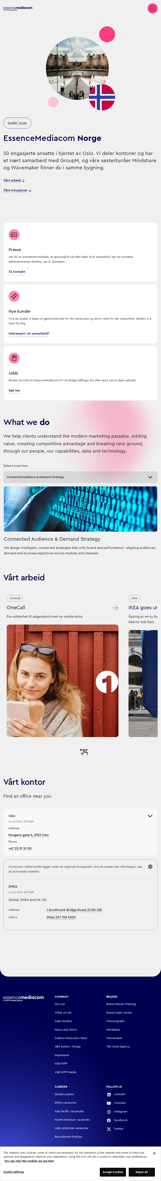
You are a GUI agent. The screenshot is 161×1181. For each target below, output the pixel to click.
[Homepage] (23, 998)
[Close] (154, 1153)
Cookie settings (13, 1171)
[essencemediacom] (20, 8)
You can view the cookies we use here (29, 1161)
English (12, 123)
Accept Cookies (113, 1172)
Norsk (23, 123)
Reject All (142, 1172)
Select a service (15, 465)
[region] (80, 1164)
